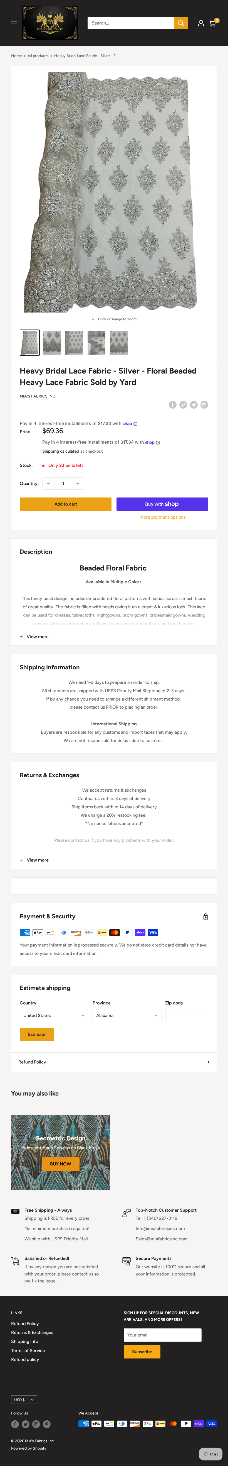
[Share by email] (204, 404)
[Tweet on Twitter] (194, 404)
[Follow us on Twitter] (25, 1424)
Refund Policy (32, 1062)
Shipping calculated (60, 451)
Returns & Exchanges (32, 1332)
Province (102, 1003)
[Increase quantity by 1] (78, 483)
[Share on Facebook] (173, 404)
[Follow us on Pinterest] (47, 1424)
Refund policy (25, 1359)
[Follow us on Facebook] (15, 1424)
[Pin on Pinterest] (183, 404)
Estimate (37, 1034)
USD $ (19, 1399)
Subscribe (142, 1351)
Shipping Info (24, 1341)
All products (38, 55)
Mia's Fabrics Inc (37, 396)
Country (28, 1003)
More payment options (162, 517)
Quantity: (29, 483)
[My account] (201, 23)
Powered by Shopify (28, 1448)
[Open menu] (14, 23)
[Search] (181, 23)
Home (16, 55)
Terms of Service (28, 1350)
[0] (212, 23)
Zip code (174, 1003)
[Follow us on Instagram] (36, 1424)
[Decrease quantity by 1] (48, 483)
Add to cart (65, 504)
